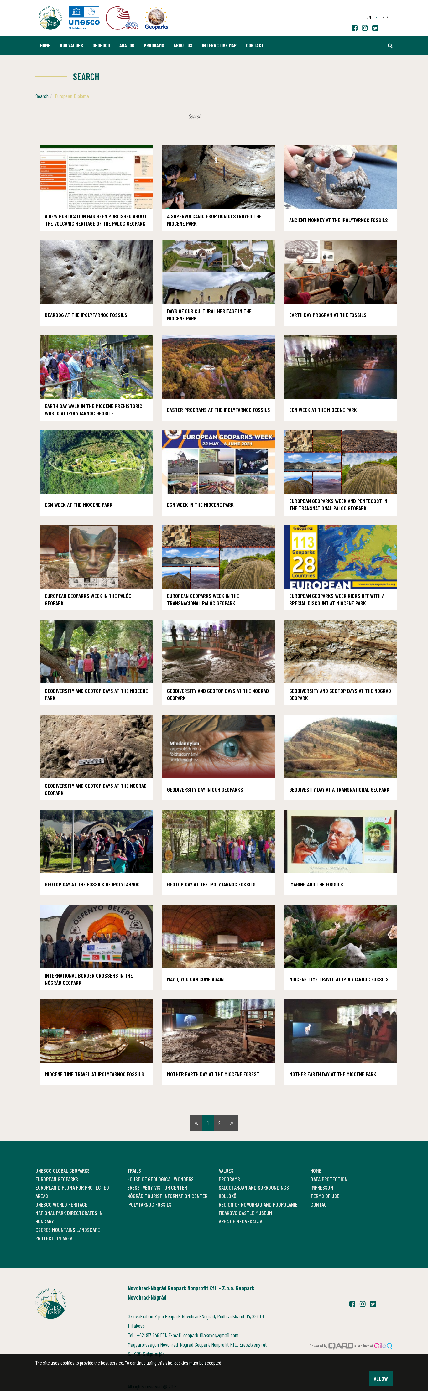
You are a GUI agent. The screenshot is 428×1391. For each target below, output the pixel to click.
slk (385, 17)
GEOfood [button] (101, 45)
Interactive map (219, 45)
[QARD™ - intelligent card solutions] (340, 1345)
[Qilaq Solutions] (383, 1345)
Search (42, 95)
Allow (381, 1378)
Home (45, 45)
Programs (154, 45)
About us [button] (183, 45)
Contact (255, 45)
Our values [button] (71, 45)
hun (367, 17)
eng (376, 17)
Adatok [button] (126, 45)
